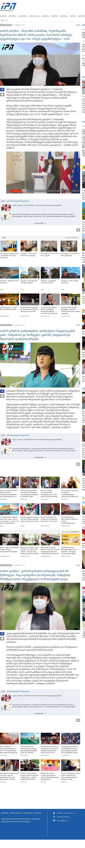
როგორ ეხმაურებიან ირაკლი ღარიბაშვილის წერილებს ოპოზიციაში (49, 519)
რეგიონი (54, 16)
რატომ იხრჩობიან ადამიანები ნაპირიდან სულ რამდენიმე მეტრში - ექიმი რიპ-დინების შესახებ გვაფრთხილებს (29, 750)
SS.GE (4, 237)
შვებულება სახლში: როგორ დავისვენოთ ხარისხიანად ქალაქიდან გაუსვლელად (50, 776)
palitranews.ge (45, 526)
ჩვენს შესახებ (15, 813)
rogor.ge (43, 782)
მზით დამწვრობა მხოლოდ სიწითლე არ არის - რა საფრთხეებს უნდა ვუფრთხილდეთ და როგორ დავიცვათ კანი (9, 750)
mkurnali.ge (3, 755)
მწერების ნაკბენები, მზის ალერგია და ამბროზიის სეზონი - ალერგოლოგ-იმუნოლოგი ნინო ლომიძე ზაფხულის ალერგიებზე (29, 551)
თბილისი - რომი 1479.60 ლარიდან (69, 282)
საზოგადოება (34, 16)
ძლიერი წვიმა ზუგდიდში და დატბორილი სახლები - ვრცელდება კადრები (29, 309)
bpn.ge (2, 526)
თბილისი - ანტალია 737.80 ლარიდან (9, 282)
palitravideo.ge (4, 316)
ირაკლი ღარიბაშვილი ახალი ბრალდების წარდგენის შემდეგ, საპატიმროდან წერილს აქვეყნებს (49, 311)
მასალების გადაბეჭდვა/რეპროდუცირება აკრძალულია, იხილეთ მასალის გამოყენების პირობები (21, 820)
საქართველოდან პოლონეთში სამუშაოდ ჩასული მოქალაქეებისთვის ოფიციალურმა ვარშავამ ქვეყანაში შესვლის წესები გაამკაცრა (70, 523)
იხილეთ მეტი (38, 223)
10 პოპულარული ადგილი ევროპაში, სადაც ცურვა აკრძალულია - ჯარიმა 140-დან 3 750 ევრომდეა (9, 520)
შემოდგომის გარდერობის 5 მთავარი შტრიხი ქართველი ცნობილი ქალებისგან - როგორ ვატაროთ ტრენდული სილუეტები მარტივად (9, 778)
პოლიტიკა (12, 16)
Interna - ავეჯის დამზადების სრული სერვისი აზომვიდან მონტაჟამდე (9, 549)
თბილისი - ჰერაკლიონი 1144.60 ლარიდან (28, 282)
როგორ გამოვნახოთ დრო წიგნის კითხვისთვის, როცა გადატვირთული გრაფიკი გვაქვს (70, 776)
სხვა (2, 20)
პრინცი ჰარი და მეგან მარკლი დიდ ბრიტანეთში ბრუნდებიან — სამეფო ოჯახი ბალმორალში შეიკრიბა (29, 777)
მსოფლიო (45, 16)
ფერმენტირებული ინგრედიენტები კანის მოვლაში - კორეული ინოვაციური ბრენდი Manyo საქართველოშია (69, 551)
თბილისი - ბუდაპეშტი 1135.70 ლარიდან (48, 282)
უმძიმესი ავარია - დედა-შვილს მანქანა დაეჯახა (8, 308)
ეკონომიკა (64, 16)
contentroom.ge (5, 556)
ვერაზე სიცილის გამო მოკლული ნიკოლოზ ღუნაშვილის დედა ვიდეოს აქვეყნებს (70, 310)
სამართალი (22, 16)
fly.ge (1, 289)
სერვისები (27, 813)
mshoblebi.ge (45, 755)
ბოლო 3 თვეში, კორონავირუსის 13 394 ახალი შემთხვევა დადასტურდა (37, 205)
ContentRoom (75, 532)
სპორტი (73, 16)
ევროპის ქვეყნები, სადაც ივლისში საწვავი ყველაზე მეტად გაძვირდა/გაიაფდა (29, 519)
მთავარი (3, 16)
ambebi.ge (3, 499)
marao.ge (3, 782)
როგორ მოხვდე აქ (71, 237)
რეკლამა (37, 813)
